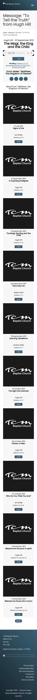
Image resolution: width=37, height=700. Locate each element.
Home (5, 32)
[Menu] (32, 5)
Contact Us (30, 674)
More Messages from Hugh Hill (17, 65)
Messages (11, 32)
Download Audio (18, 67)
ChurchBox (30, 677)
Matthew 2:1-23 (22, 63)
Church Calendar (27, 680)
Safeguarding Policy (26, 668)
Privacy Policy (29, 665)
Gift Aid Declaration (26, 671)
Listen (19, 59)
